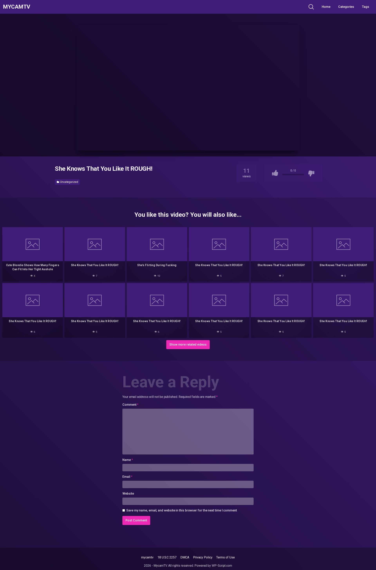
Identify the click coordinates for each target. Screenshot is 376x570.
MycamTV (16, 7)
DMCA (184, 557)
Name (127, 460)
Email (127, 477)
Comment (130, 404)
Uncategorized (69, 181)
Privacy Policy (202, 557)
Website (128, 493)
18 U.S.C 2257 (166, 557)
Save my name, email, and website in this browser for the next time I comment (181, 510)
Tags (365, 7)
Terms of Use (225, 557)
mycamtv (147, 557)
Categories (346, 7)
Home (326, 7)
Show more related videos (188, 344)
